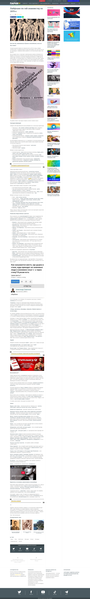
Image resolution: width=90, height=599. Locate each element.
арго (12, 539)
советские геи (14, 541)
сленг (32, 539)
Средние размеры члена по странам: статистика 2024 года (53, 144)
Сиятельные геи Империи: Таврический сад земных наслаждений (25, 353)
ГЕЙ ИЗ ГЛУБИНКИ (64, 3)
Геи (16, 539)
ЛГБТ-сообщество (45, 3)
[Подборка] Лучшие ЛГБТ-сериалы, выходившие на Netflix (53, 119)
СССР (20, 541)
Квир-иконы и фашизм (16, 500)
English (73, 3)
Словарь (37, 539)
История (27, 539)
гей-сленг (21, 539)
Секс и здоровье (33, 3)
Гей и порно (50, 95)
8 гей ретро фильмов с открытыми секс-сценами (53, 84)
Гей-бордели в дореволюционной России (20, 165)
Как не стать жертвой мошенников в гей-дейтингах (52, 71)
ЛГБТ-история (19, 14)
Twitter (19, 16)
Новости (25, 3)
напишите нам (18, 574)
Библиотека (55, 3)
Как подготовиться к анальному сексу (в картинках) (52, 30)
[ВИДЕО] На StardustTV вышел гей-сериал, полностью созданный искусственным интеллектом (53, 45)
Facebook (14, 16)
